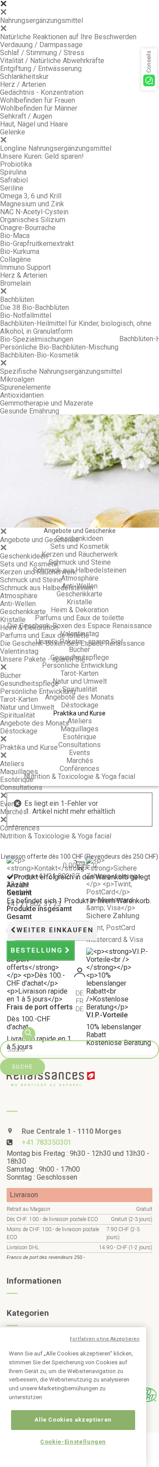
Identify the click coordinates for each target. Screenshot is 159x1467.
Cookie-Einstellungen (73, 1441)
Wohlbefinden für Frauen (37, 100)
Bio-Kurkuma (19, 251)
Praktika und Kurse (29, 747)
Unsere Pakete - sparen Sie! (43, 659)
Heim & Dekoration (29, 627)
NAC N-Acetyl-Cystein (34, 212)
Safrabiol (14, 180)
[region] (73, 1397)
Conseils (148, 62)
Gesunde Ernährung (29, 411)
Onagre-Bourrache (28, 227)
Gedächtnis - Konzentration (41, 92)
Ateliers (12, 764)
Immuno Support (25, 267)
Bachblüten (17, 299)
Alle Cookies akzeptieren (73, 1419)
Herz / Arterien (23, 84)
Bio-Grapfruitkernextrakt (37, 243)
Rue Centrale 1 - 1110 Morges (70, 1131)
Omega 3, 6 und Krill (30, 196)
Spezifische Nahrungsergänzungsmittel (61, 371)
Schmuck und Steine (31, 580)
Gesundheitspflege (29, 683)
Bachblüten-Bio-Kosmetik (39, 355)
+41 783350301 (47, 1142)
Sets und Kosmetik (29, 564)
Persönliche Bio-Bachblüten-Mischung (59, 347)
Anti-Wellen (18, 603)
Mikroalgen (17, 379)
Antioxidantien (22, 395)
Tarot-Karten (19, 699)
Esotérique (17, 779)
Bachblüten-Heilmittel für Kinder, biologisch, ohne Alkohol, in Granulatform (75, 327)
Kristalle (13, 619)
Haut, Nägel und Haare (34, 124)
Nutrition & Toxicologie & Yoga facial (55, 836)
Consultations (21, 787)
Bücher (10, 675)
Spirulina (13, 172)
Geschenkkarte (23, 611)
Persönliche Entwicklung (38, 691)
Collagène (15, 259)
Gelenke (12, 132)
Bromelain (15, 283)
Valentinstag (19, 651)
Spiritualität (17, 715)
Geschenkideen (24, 556)
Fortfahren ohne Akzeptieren (105, 1339)
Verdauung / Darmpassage (41, 45)
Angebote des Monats (34, 723)
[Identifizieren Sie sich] (79, 974)
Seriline (11, 188)
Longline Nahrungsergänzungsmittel (55, 148)
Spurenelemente (25, 387)
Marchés (13, 812)
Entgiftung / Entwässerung (41, 68)
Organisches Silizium (32, 220)
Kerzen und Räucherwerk (38, 572)
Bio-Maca (15, 235)
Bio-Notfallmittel (25, 315)
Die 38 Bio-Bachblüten (34, 307)
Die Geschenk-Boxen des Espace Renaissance (72, 643)
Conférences (20, 828)
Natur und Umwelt (27, 707)
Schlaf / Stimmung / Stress (42, 52)
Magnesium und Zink (32, 204)
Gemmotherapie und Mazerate (46, 403)
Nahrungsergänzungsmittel (41, 20)
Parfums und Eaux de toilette (44, 635)
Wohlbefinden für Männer (38, 108)
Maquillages (19, 771)
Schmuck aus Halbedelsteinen (46, 588)
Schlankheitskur (24, 76)
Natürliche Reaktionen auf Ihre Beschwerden (68, 37)
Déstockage (19, 731)
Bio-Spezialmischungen (36, 339)
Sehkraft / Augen (26, 116)
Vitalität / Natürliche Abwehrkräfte (52, 60)
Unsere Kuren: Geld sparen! (42, 156)
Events (10, 804)
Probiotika (16, 164)
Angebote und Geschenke (39, 540)
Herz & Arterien (23, 275)
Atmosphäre (19, 596)
